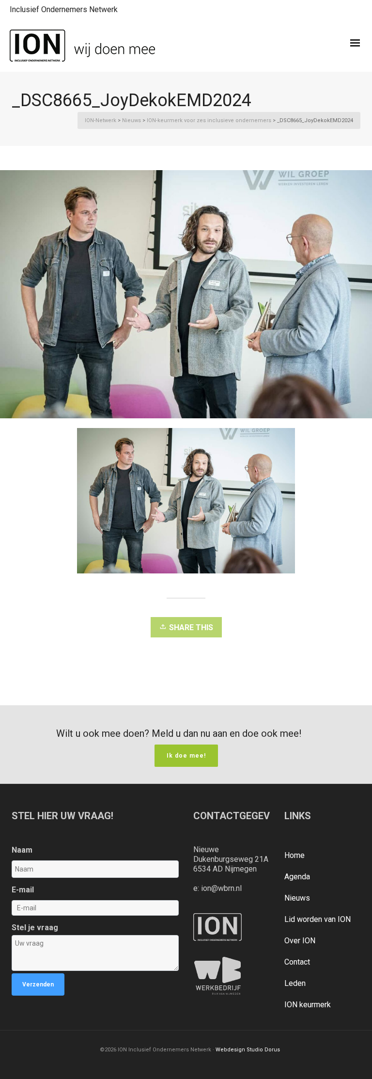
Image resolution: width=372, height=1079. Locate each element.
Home (294, 855)
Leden (295, 983)
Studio (255, 1050)
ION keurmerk (307, 1004)
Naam (22, 850)
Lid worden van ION (317, 919)
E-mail (23, 889)
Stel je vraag (35, 927)
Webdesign (230, 1050)
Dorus (272, 1050)
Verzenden (38, 984)
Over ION (299, 940)
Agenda (297, 876)
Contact (297, 962)
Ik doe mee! (186, 755)
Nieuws (297, 898)
